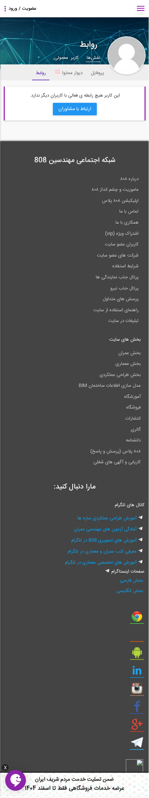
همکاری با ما (127, 222)
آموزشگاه (132, 397)
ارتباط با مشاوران (74, 109)
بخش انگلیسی (130, 591)
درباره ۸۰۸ (129, 179)
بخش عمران (129, 353)
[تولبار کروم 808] (137, 619)
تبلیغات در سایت (123, 321)
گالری (136, 429)
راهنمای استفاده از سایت (116, 310)
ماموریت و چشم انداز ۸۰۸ (115, 190)
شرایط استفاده (125, 266)
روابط (41, 73)
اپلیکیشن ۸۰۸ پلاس (120, 201)
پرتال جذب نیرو (124, 288)
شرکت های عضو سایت (118, 255)
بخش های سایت (125, 339)
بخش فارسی (131, 580)
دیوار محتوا (72, 73)
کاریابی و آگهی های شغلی (117, 462)
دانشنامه (133, 440)
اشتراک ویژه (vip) (122, 233)
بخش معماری (128, 364)
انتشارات (133, 418)
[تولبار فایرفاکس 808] (137, 637)
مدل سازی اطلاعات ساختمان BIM (110, 385)
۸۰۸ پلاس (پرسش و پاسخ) (115, 451)
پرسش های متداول (121, 299)
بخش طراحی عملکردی (120, 375)
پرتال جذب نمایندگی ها (117, 277)
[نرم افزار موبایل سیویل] (137, 655)
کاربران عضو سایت (122, 244)
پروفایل (97, 73)
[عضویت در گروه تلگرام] (137, 745)
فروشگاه (133, 407)
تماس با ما (129, 211)
